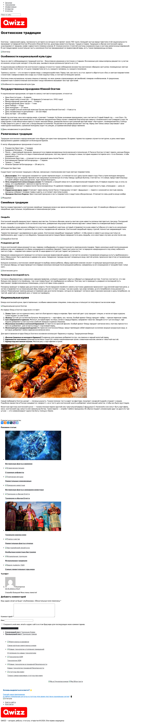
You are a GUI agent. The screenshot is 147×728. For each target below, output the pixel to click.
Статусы (9, 11)
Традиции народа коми (15, 535)
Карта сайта (10, 702)
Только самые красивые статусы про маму (25, 676)
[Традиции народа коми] (33, 530)
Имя (2, 620)
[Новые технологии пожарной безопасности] (27, 664)
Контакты (9, 704)
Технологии (10, 5)
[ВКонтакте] (2, 422)
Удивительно (10, 7)
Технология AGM (14, 661)
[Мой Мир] (8, 422)
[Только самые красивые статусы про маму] (15, 672)
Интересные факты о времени (18, 464)
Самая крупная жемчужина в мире (21, 646)
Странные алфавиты (14, 472)
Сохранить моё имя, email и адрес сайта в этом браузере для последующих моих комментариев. (44, 624)
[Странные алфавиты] (14, 468)
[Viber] (14, 422)
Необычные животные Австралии (20, 552)
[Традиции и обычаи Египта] (17, 494)
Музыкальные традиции (16, 561)
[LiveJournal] (11, 422)
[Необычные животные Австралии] (17, 548)
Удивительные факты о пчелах (19, 543)
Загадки (8, 3)
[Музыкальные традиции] (16, 556)
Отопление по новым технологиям (21, 653)
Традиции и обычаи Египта (17, 498)
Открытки (9, 9)
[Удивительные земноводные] (14, 477)
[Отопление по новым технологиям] (25, 649)
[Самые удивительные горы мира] (15, 565)
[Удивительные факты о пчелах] (12, 539)
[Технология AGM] (15, 657)
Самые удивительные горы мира (20, 569)
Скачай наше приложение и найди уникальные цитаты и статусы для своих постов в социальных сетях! (36, 695)
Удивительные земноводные (18, 481)
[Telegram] (17, 422)
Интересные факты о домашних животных (24, 490)
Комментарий (7, 617)
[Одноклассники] (5, 422)
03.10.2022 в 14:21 (12, 589)
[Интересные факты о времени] (33, 459)
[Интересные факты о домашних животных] (15, 485)
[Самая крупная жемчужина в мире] (18, 642)
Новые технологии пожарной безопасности (25, 668)
